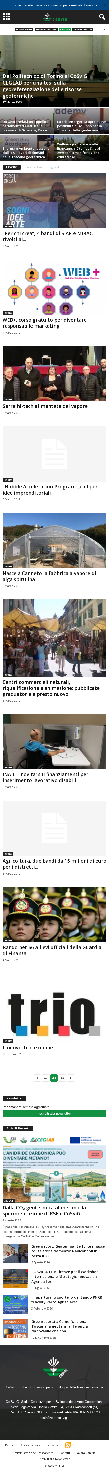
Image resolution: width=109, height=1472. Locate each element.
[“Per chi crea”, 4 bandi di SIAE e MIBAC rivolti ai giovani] (54, 200)
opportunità (83, 29)
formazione (24, 29)
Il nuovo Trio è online (28, 1047)
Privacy (53, 1445)
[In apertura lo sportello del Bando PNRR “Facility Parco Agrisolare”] (15, 1304)
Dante (9, 1445)
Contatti (64, 1453)
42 (45, 1078)
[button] (101, 17)
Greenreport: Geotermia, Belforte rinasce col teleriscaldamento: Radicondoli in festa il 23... (68, 1251)
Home (28, 167)
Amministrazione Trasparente (33, 1453)
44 (62, 1078)
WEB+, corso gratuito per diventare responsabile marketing (45, 323)
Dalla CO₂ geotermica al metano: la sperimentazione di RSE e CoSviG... (44, 1210)
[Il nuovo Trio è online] (54, 1008)
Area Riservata (30, 1445)
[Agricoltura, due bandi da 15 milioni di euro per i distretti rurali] (54, 828)
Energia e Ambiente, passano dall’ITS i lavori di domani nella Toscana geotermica (26, 152)
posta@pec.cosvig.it (55, 1418)
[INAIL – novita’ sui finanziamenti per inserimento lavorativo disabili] (54, 742)
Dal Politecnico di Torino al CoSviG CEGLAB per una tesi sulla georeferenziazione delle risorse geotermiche (45, 86)
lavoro (65, 29)
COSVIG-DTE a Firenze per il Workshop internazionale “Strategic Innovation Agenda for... (65, 1276)
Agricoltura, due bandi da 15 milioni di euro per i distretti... (54, 864)
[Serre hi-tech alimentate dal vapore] (54, 373)
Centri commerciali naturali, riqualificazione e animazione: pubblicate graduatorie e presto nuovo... (51, 688)
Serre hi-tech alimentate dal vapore (45, 406)
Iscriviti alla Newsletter (54, 1459)
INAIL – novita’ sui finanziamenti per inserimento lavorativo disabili (45, 777)
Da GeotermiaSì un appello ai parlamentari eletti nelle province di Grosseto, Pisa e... (26, 125)
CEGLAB (8, 1200)
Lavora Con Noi (86, 1453)
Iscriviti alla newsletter (54, 1113)
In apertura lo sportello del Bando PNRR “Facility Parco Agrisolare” (66, 1299)
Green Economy (46, 29)
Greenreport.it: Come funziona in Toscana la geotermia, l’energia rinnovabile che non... (61, 1326)
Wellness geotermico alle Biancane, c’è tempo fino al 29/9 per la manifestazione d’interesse (78, 150)
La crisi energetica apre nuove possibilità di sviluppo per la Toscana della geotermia (81, 125)
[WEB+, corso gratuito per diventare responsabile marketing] (54, 287)
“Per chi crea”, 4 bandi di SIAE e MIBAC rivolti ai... (48, 236)
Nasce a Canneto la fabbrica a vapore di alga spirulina (49, 576)
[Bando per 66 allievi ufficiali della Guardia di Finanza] (54, 914)
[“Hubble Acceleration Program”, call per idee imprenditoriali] (54, 454)
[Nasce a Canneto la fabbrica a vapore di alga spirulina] (54, 540)
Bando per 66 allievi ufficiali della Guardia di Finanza (52, 950)
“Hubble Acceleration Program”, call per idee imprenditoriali (50, 489)
